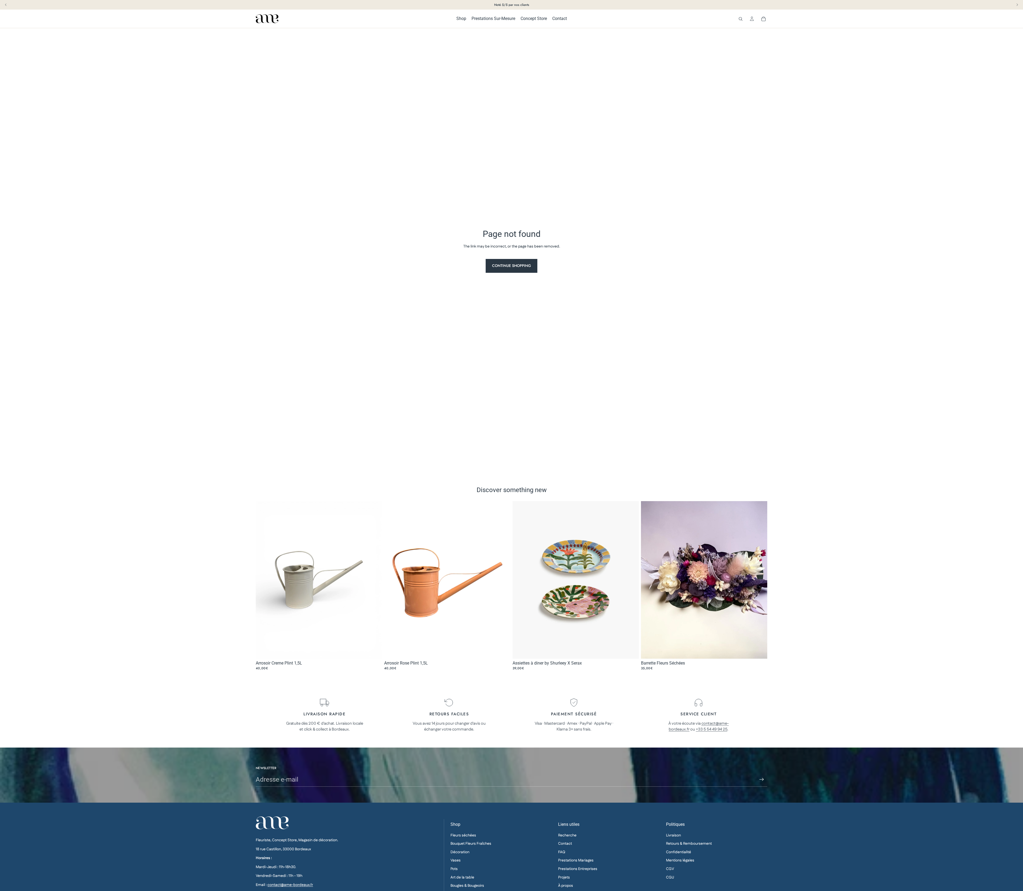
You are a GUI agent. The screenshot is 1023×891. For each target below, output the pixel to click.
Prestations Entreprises (577, 869)
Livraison (673, 835)
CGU (670, 877)
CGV (670, 869)
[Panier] (763, 19)
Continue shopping (511, 265)
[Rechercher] (740, 19)
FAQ (561, 852)
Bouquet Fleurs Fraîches (470, 844)
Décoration (459, 852)
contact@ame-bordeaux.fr (290, 885)
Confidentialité (678, 852)
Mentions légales (680, 860)
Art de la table (462, 877)
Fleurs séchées (463, 835)
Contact (565, 844)
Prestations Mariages (576, 860)
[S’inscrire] (761, 779)
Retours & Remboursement (689, 844)
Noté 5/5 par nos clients (511, 4)
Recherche (567, 835)
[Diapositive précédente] (521, 580)
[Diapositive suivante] (631, 580)
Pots (454, 869)
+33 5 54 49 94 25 (711, 729)
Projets (564, 877)
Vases (455, 860)
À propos (565, 885)
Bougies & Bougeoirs (467, 885)
